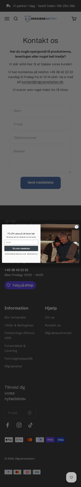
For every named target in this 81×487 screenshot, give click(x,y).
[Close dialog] (76, 226)
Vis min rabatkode (21, 248)
